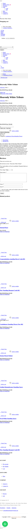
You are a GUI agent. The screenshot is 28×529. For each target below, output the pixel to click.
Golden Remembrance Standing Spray (11, 387)
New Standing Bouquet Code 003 (10, 450)
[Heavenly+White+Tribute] (1, 137)
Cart (4, 468)
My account (5, 464)
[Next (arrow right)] (2, 528)
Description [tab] (5, 140)
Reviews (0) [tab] (5, 141)
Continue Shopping (7, 27)
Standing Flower (18, 136)
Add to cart (2, 92)
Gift (7, 9)
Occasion (5, 6)
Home (4, 3)
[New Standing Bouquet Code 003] (9, 441)
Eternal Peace (4, 227)
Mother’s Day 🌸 (7, 4)
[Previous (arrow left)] (0, 528)
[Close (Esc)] (4, 527)
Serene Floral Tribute (6, 355)
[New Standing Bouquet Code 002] (9, 281)
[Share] (3, 527)
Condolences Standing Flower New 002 (11, 324)
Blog (4, 11)
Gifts (4, 7)
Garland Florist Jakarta (16, 517)
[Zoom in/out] (0, 527)
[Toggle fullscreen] (2, 527)
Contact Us (5, 13)
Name (2, 184)
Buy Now (8, 128)
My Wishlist (5, 466)
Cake (7, 8)
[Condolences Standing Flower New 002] (9, 312)
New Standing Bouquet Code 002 (10, 290)
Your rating (3, 169)
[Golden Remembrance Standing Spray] (9, 378)
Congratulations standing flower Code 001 (12, 259)
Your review (3, 172)
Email (2, 186)
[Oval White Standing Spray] (9, 409)
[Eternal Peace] (9, 216)
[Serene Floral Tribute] (9, 346)
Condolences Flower (7, 75)
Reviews (2, 87)
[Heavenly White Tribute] (0, 137)
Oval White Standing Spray (8, 418)
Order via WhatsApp (5, 132)
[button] (2, 30)
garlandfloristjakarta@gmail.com (10, 510)
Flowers (5, 493)
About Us (5, 12)
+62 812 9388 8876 (10, 38)
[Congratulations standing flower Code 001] (9, 250)
